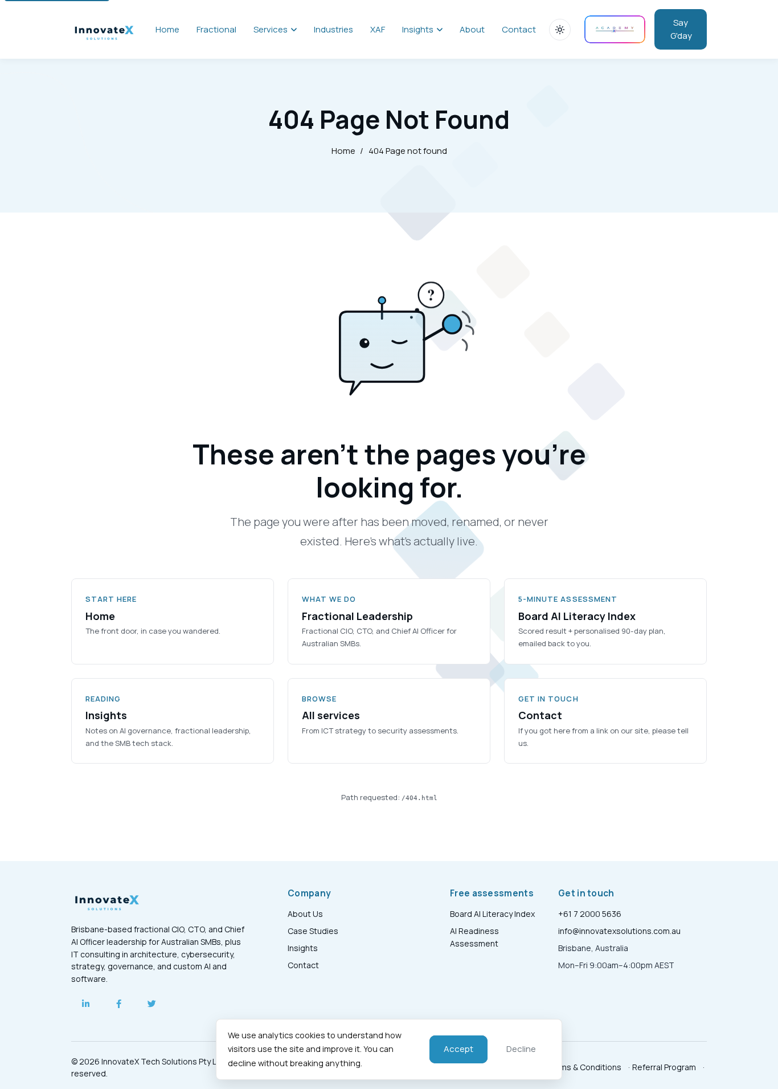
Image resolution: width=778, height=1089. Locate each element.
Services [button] (270, 29)
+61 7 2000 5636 (589, 913)
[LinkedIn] (85, 1004)
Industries (333, 29)
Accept (458, 1049)
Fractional (216, 29)
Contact (519, 29)
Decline (521, 1049)
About (472, 29)
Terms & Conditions (584, 1067)
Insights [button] (417, 29)
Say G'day (681, 29)
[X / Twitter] (151, 1004)
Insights (303, 948)
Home (167, 29)
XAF (377, 29)
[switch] (560, 29)
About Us (305, 913)
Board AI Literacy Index (492, 913)
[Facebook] (118, 1004)
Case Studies (313, 930)
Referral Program (664, 1067)
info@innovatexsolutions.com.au (619, 930)
